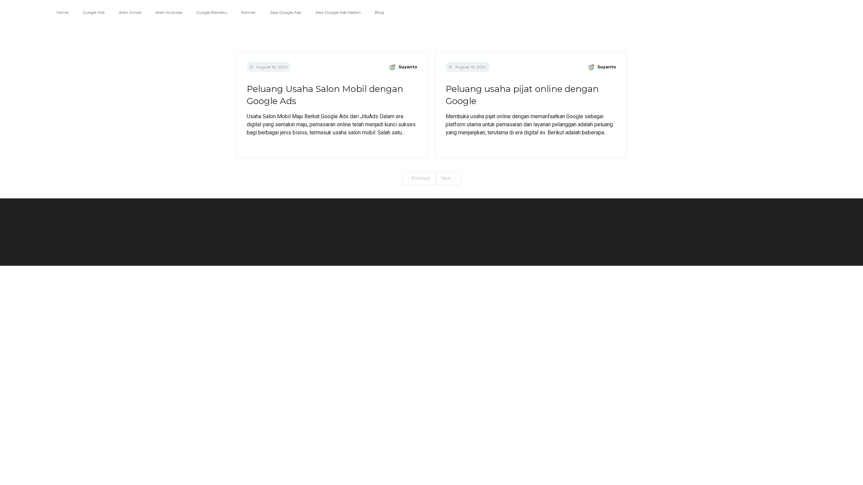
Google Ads (94, 12)
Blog (379, 12)
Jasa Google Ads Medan (338, 12)
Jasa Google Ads (285, 12)
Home (62, 12)
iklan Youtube (168, 12)
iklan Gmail (130, 12)
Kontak (248, 12)
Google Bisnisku (211, 12)
